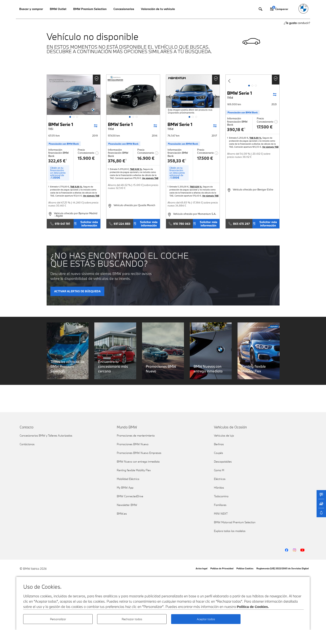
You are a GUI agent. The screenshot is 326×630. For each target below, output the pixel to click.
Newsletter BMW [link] (127, 505)
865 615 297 (241, 224)
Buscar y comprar (31, 9)
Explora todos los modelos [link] (229, 531)
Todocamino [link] (221, 496)
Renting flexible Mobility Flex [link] (134, 470)
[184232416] (193, 95)
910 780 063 (181, 224)
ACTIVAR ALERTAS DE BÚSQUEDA (77, 291)
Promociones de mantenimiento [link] (136, 435)
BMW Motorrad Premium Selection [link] (234, 522)
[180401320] (133, 95)
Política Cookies (244, 568)
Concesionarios (123, 9)
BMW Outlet (58, 9)
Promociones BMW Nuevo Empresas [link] (139, 453)
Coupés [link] (218, 453)
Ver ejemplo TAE (91, 195)
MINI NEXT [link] (221, 513)
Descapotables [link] (223, 461)
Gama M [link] (219, 470)
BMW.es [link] (122, 513)
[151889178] (73, 95)
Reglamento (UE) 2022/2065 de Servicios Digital (282, 568)
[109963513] (252, 79)
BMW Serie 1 (60, 126)
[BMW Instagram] (294, 550)
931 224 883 (122, 224)
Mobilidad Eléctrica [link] (128, 479)
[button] (70, 117)
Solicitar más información (89, 223)
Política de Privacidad (221, 568)
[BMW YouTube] (302, 550)
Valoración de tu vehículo (158, 9)
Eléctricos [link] (219, 479)
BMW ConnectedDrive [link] (130, 496)
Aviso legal (201, 568)
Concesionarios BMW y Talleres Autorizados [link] (46, 435)
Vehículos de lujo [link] (224, 435)
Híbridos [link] (219, 487)
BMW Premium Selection (90, 9)
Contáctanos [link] (27, 444)
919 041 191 (62, 224)
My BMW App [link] (125, 487)
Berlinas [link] (219, 444)
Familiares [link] (220, 505)
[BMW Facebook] (286, 550)
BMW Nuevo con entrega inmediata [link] (138, 461)
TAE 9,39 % (76, 186)
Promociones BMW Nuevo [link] (132, 444)
